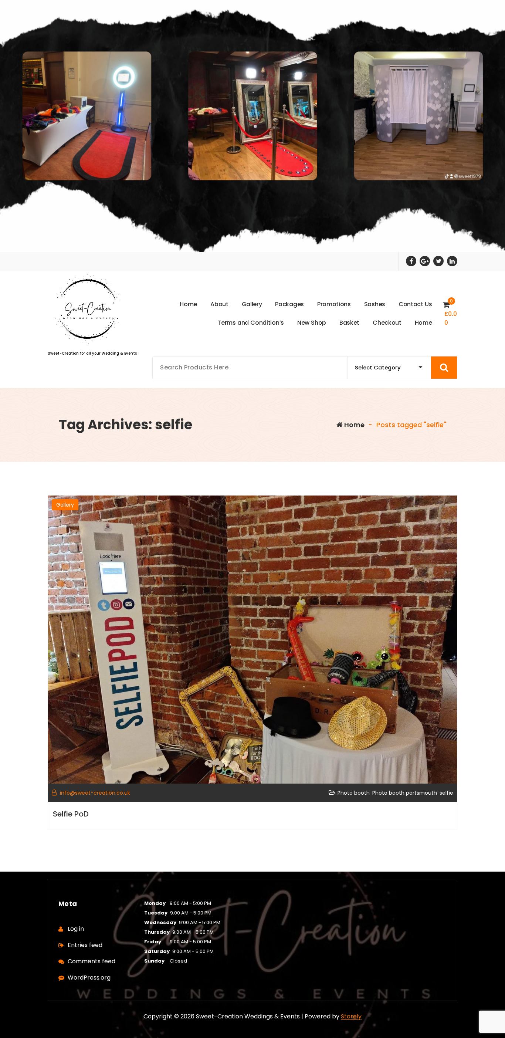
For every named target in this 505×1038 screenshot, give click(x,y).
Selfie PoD (71, 814)
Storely (351, 1016)
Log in (76, 928)
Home (354, 424)
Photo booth (354, 793)
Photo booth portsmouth (404, 793)
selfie (446, 793)
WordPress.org (89, 977)
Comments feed (91, 961)
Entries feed (85, 945)
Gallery (65, 504)
